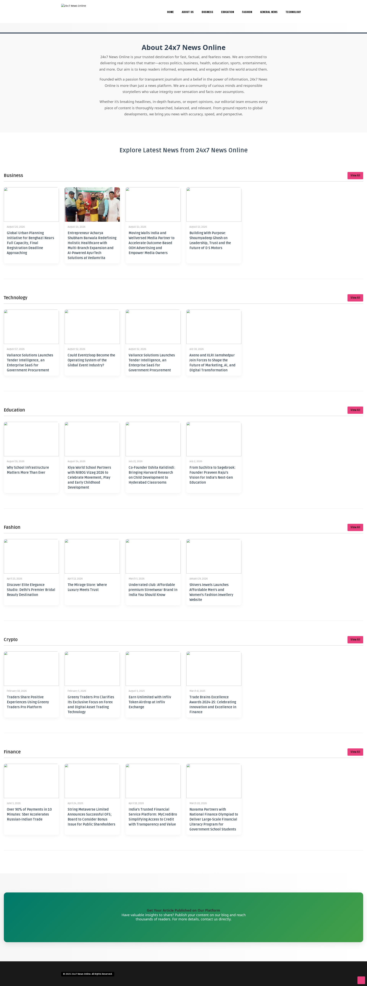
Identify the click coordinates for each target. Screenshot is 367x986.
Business (207, 12)
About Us (188, 12)
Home (170, 12)
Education (227, 12)
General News (269, 12)
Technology (293, 12)
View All (355, 175)
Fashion (247, 12)
